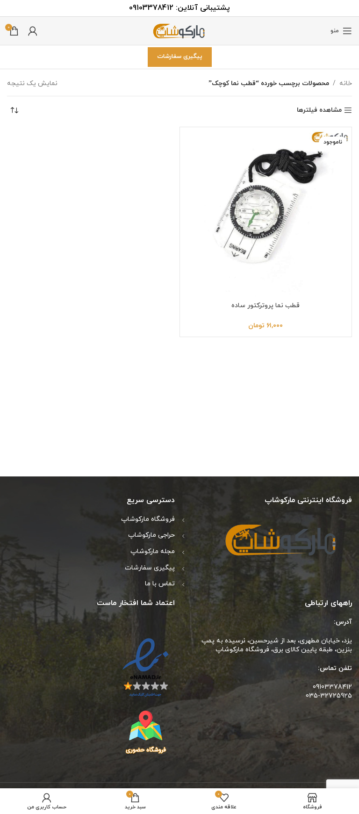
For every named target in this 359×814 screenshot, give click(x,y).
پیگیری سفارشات (179, 56)
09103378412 (151, 8)
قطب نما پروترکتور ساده (265, 305)
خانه (345, 83)
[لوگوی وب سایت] (179, 30)
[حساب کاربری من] (32, 31)
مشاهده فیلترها (319, 111)
